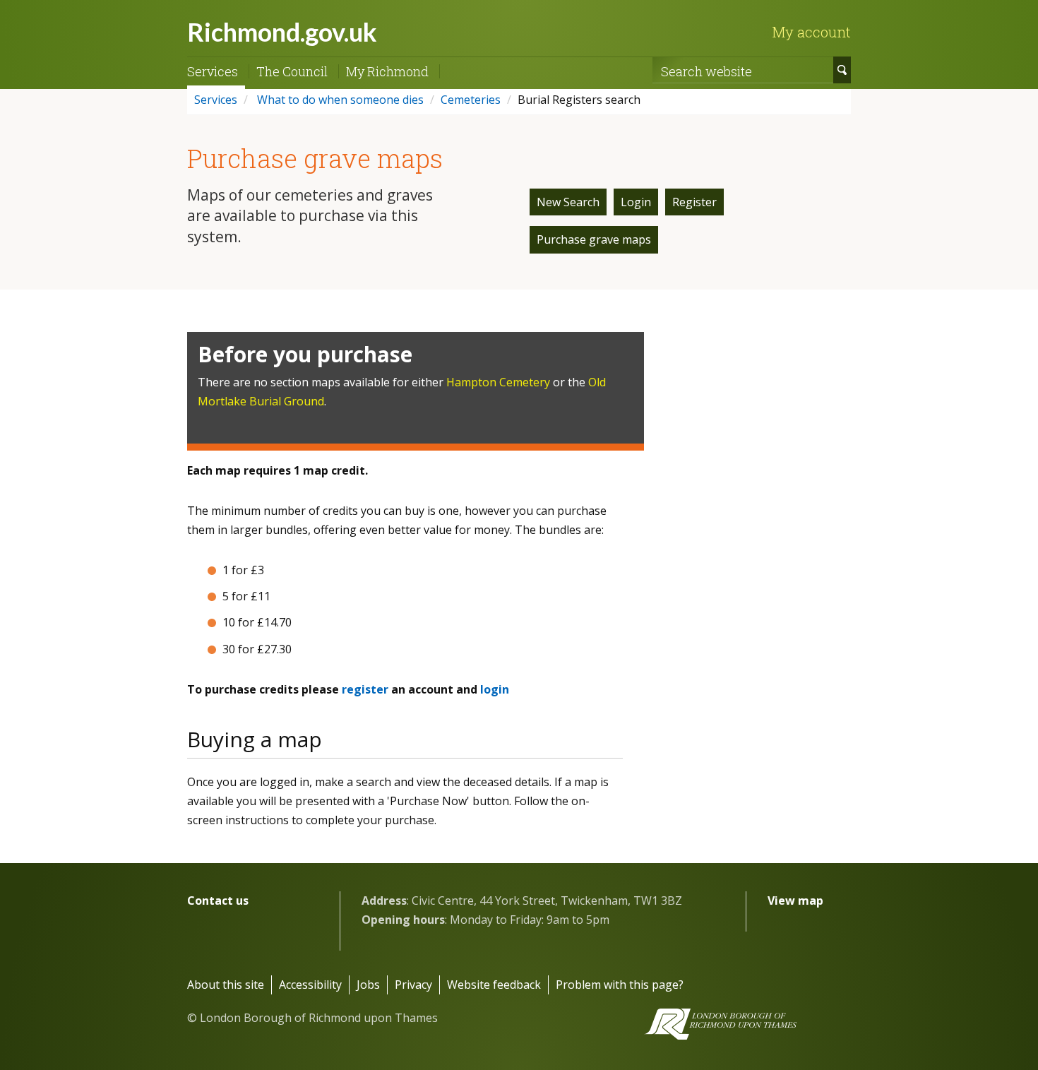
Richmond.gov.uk (282, 31)
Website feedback (494, 984)
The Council (292, 71)
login (494, 689)
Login (636, 202)
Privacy (413, 984)
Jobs (368, 984)
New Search (568, 202)
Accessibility (310, 984)
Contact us (218, 900)
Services (212, 71)
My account (811, 32)
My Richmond (387, 71)
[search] (842, 70)
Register (694, 202)
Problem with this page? (620, 984)
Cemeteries (471, 99)
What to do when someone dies (339, 99)
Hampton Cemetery (498, 382)
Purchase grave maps (594, 239)
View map (795, 900)
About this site (225, 984)
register (365, 689)
